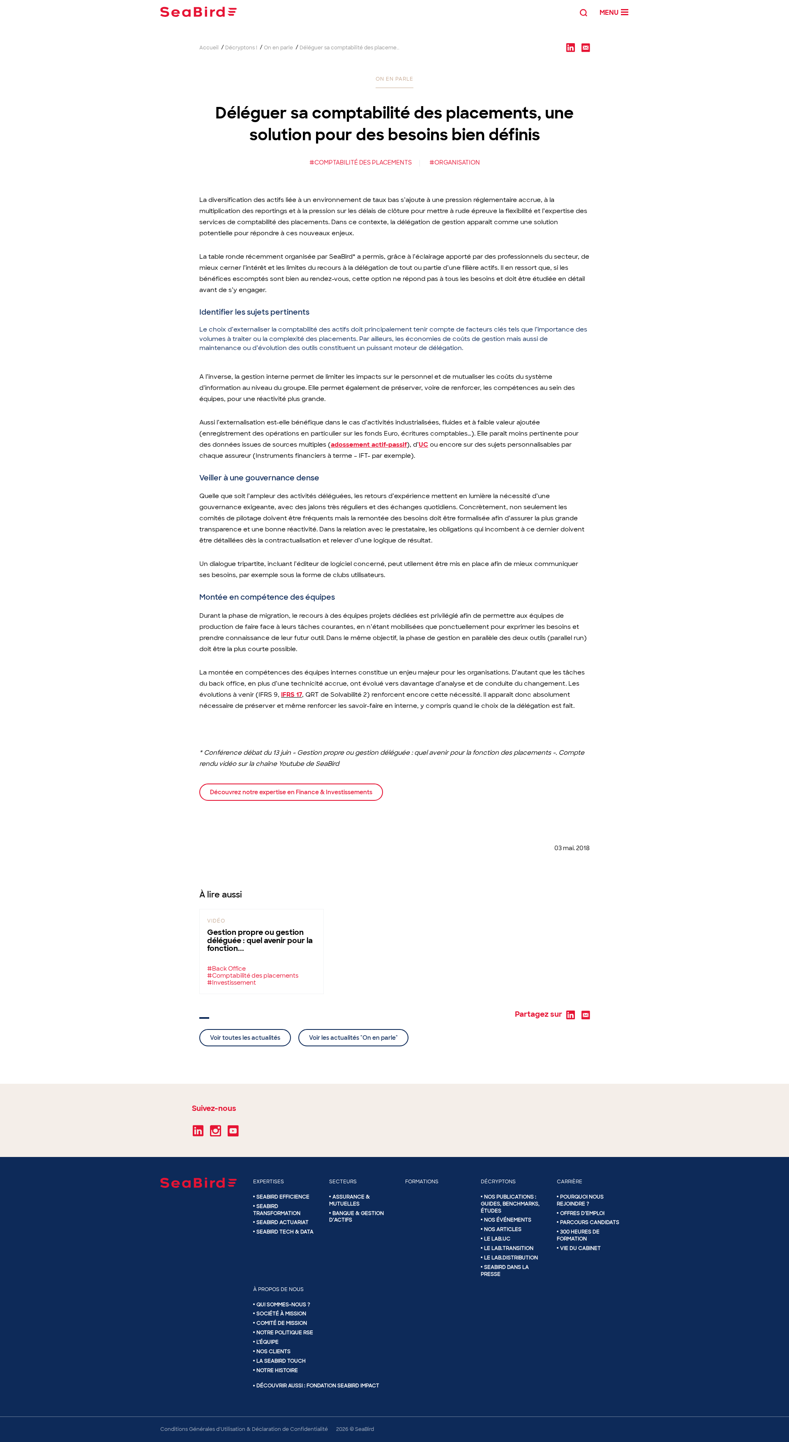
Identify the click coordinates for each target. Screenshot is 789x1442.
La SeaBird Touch (281, 1361)
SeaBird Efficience (282, 1197)
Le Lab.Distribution (511, 1257)
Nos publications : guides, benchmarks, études (510, 1204)
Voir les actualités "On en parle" (353, 1037)
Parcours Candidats (589, 1222)
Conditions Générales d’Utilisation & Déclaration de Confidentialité (244, 1429)
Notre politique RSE (284, 1332)
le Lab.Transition (508, 1248)
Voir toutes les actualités (245, 1037)
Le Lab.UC (497, 1239)
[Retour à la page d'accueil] (198, 12)
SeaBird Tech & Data (285, 1232)
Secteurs (343, 1181)
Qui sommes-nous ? (283, 1304)
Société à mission (281, 1313)
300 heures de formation (578, 1235)
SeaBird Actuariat (282, 1222)
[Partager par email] (585, 47)
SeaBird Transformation (276, 1210)
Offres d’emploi (582, 1213)
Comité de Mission (281, 1323)
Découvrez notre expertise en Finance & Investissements (291, 792)
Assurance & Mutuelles (349, 1200)
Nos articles (502, 1229)
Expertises (268, 1181)
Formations (421, 1181)
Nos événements (507, 1220)
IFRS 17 (291, 695)
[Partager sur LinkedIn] (570, 47)
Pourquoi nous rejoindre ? (580, 1200)
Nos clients (273, 1351)
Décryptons (498, 1181)
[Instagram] (215, 1133)
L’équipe (267, 1342)
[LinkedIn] (198, 1133)
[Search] (583, 12)
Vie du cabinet (580, 1248)
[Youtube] (233, 1133)
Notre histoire (277, 1370)
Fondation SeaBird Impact (343, 1385)
